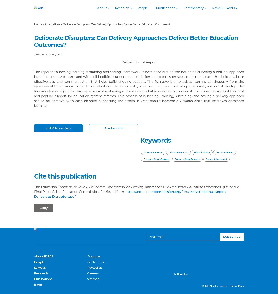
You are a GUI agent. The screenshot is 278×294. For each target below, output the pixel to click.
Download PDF (113, 128)
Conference (96, 262)
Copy (44, 208)
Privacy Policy (237, 286)
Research (122, 8)
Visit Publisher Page (58, 128)
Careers (93, 273)
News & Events (223, 8)
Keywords (94, 268)
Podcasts (94, 256)
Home (38, 24)
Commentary (194, 8)
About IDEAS (43, 256)
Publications (165, 8)
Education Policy (202, 152)
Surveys (40, 268)
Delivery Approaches (178, 152)
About (102, 8)
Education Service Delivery (156, 159)
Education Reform (224, 152)
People (143, 8)
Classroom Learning (153, 152)
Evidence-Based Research (187, 159)
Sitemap (93, 279)
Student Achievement (216, 159)
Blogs (38, 284)
